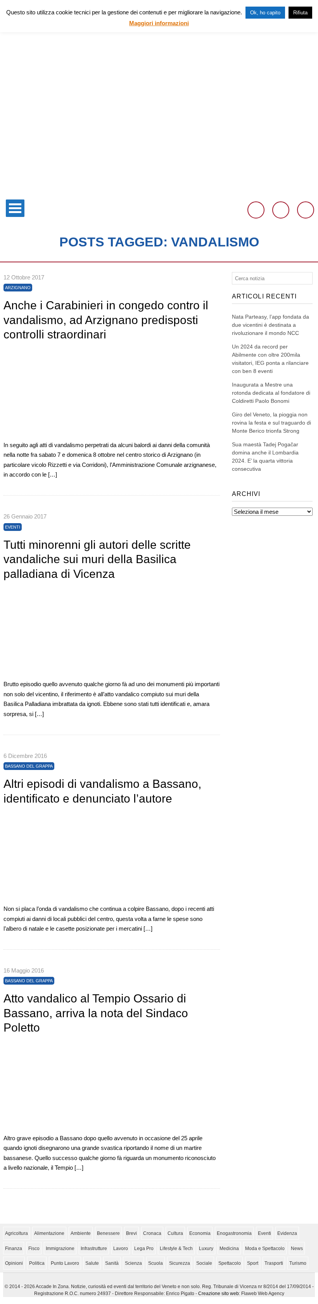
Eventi (12, 527)
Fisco (34, 1248)
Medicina (229, 1248)
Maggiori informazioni (159, 23)
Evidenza (287, 1233)
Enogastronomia (234, 1233)
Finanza (13, 1248)
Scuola (155, 1263)
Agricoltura (16, 1233)
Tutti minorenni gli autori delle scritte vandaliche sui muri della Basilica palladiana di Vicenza (97, 559)
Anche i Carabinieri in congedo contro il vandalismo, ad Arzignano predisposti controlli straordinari (105, 320)
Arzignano (18, 287)
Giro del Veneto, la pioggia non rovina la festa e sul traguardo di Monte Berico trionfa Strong (271, 422)
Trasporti (273, 1263)
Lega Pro (144, 1248)
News (297, 1248)
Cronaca (152, 1233)
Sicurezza (179, 1263)
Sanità (112, 1263)
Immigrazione (60, 1248)
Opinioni (14, 1263)
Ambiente (81, 1233)
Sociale (204, 1263)
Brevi (131, 1233)
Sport (252, 1263)
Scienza (133, 1263)
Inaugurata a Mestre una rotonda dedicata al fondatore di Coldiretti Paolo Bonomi (271, 392)
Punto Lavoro (65, 1263)
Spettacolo (229, 1263)
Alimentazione (49, 1233)
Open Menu (15, 208)
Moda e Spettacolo (265, 1248)
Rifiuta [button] (300, 13)
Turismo (297, 1263)
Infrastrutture (94, 1248)
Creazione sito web (218, 1293)
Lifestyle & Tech (176, 1248)
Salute (92, 1263)
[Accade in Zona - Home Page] (159, 190)
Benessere (108, 1233)
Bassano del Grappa (29, 766)
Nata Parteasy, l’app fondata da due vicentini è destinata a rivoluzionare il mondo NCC (270, 325)
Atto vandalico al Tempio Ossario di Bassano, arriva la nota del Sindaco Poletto (95, 1013)
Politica (37, 1263)
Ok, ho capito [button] (265, 13)
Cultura (175, 1233)
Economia (200, 1233)
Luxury (206, 1248)
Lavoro (120, 1248)
